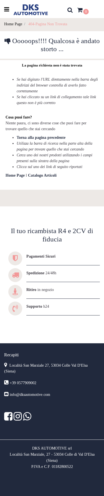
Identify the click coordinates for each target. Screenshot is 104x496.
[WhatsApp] (27, 418)
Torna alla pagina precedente (41, 137)
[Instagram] (18, 418)
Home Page (13, 24)
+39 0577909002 (23, 383)
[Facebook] (9, 418)
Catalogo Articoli (42, 175)
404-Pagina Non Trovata (47, 24)
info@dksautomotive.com (30, 395)
